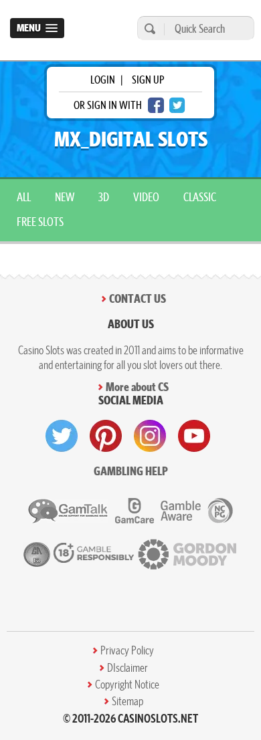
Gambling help (131, 471)
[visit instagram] (150, 436)
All (24, 197)
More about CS (137, 387)
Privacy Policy (127, 650)
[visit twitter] (62, 436)
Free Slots (40, 222)
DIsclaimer (127, 667)
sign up (148, 79)
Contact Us (137, 298)
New (64, 197)
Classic (199, 197)
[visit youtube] (194, 436)
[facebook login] (156, 105)
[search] (148, 28)
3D (103, 197)
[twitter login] (177, 105)
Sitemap (127, 701)
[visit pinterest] (106, 436)
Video (146, 197)
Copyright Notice (127, 684)
